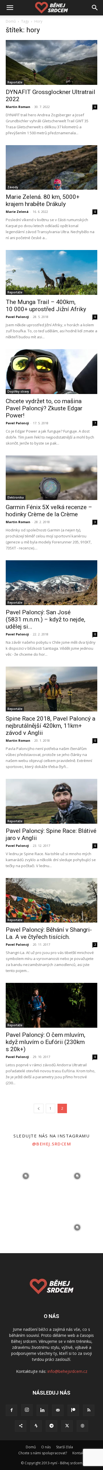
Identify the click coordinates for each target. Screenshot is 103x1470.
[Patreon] (73, 1410)
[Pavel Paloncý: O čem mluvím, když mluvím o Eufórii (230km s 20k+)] (51, 1005)
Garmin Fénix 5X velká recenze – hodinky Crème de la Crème (49, 511)
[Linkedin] (42, 1410)
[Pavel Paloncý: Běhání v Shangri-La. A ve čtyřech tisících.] (51, 900)
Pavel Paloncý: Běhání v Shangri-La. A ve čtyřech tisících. (49, 933)
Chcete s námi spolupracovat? (42, 1453)
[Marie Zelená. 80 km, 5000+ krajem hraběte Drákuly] (51, 167)
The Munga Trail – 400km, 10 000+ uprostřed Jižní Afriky (46, 306)
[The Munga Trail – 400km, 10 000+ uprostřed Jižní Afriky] (51, 272)
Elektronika (15, 497)
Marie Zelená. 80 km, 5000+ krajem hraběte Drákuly (43, 200)
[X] (67, 1426)
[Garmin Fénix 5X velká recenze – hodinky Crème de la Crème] (51, 477)
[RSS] (88, 1410)
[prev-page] (38, 1108)
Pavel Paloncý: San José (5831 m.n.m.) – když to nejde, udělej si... (45, 619)
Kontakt (78, 1453)
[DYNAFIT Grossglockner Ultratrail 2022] (51, 62)
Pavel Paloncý (17, 317)
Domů (11, 21)
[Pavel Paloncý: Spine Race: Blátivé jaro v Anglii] (51, 801)
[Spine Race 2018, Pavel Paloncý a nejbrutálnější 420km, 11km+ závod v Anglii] (51, 689)
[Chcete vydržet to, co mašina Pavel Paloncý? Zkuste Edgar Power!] (51, 371)
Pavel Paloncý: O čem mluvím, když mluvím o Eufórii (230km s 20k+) (45, 1042)
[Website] (82, 1426)
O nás (46, 1447)
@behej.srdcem (51, 1144)
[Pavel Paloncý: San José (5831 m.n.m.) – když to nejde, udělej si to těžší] (51, 582)
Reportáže (14, 82)
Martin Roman (18, 107)
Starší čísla (64, 1447)
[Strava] (36, 1426)
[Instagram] (27, 1410)
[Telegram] (51, 1426)
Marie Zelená (17, 211)
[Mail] (58, 1410)
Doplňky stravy (18, 391)
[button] (10, 7)
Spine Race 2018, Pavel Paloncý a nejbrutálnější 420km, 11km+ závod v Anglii (50, 725)
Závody (12, 187)
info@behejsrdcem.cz (67, 1371)
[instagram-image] (26, 1176)
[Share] (20, 1426)
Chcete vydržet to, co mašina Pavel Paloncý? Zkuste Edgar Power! (44, 408)
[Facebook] (11, 1410)
